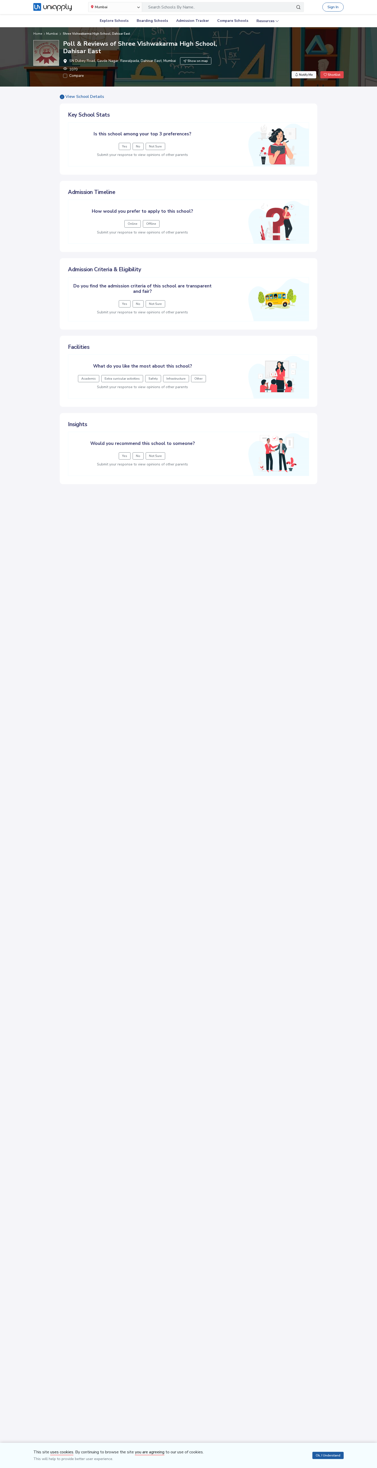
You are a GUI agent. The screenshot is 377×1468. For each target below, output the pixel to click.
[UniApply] (52, 7)
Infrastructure (176, 379)
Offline (151, 224)
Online (132, 224)
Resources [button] (265, 20)
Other (198, 379)
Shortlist (333, 75)
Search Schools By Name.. (171, 7)
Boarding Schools (152, 20)
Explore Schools (114, 20)
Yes (124, 146)
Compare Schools (232, 20)
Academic (88, 379)
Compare (76, 75)
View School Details (84, 96)
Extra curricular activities (122, 379)
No (138, 146)
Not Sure (155, 146)
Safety (153, 379)
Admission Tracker (192, 20)
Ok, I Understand (328, 1455)
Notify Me (305, 75)
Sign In (333, 7)
